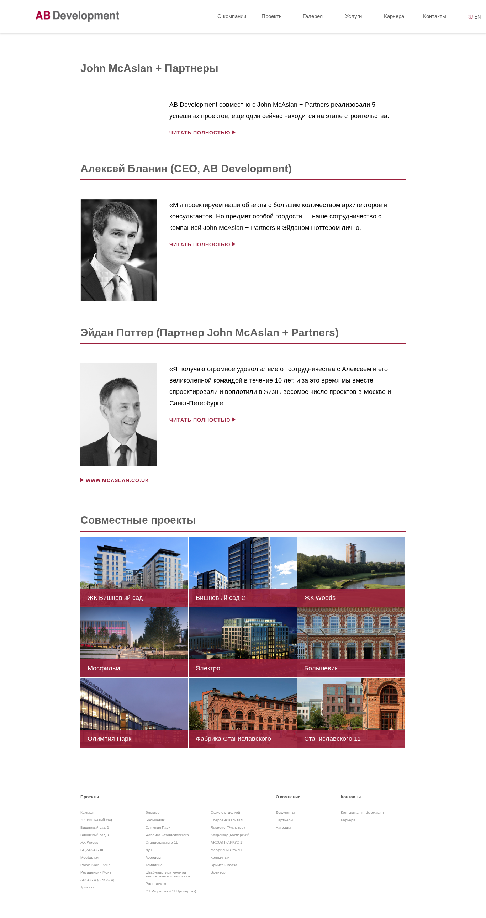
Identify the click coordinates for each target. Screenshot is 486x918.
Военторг (219, 872)
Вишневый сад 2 (94, 827)
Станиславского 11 (162, 842)
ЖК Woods (89, 842)
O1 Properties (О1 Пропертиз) (171, 891)
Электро (153, 812)
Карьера (348, 820)
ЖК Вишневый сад (96, 820)
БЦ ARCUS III (91, 850)
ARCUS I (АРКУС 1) (227, 842)
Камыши (87, 812)
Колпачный (220, 857)
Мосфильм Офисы (226, 850)
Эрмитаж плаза (224, 865)
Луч (149, 850)
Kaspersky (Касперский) (230, 835)
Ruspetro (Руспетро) (228, 827)
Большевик (155, 820)
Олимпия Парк (158, 827)
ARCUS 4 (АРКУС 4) (97, 880)
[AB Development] (77, 16)
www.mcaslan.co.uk (117, 480)
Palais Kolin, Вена (95, 865)
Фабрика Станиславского (167, 835)
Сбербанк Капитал (227, 820)
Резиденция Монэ (95, 872)
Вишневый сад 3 (94, 835)
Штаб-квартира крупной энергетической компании (168, 874)
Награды (283, 827)
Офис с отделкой (225, 812)
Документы (285, 812)
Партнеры (284, 820)
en (477, 17)
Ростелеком (156, 884)
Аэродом (153, 857)
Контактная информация (362, 812)
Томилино (154, 865)
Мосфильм (89, 857)
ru (469, 17)
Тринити (87, 887)
